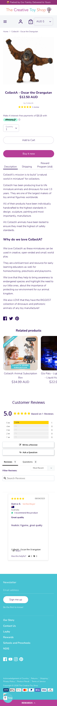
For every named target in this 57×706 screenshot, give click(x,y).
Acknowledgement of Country (16, 678)
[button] (28, 703)
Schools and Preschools (16, 643)
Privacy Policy (9, 681)
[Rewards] (8, 698)
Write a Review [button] (30, 444)
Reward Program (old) (45, 164)
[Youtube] (11, 659)
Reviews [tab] (8, 461)
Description (10, 166)
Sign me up (15, 599)
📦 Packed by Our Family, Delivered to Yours (29, 2)
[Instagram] (16, 659)
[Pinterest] (21, 659)
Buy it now (29, 153)
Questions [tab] (28, 461)
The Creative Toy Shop (28, 685)
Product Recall (23, 681)
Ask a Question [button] (30, 452)
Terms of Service (38, 681)
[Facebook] (5, 659)
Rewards (8, 637)
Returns (34, 678)
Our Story (8, 620)
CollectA (29, 103)
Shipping (27, 166)
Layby (6, 631)
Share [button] (18, 550)
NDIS (6, 648)
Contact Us (9, 626)
